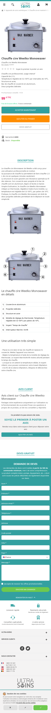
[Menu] (4, 5)
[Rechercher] (12, 5)
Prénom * (5, 493)
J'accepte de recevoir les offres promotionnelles (23, 584)
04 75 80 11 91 (11, 665)
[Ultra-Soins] (46, 632)
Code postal (6, 533)
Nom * (4, 484)
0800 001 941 (10, 669)
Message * (5, 562)
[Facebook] (22, 648)
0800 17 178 (10, 671)
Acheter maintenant (25, 110)
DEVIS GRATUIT (25, 127)
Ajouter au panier (25, 119)
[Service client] (46, 639)
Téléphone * (6, 513)
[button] (25, 632)
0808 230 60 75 (11, 667)
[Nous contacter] (46, 656)
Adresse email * (7, 503)
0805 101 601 (10, 663)
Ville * (3, 543)
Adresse (4, 523)
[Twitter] (28, 648)
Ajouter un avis (25, 435)
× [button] (44, 557)
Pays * (4, 553)
